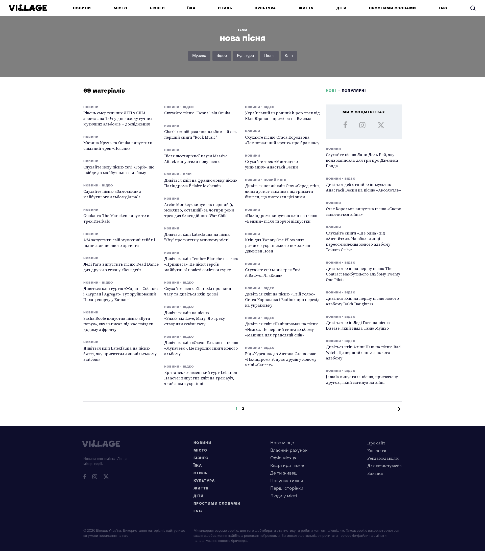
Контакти (376, 450)
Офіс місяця (283, 458)
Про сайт (376, 443)
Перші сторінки (286, 488)
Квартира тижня (287, 465)
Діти (341, 8)
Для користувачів (384, 465)
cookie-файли (356, 535)
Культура (265, 8)
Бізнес (157, 8)
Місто (121, 8)
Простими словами (392, 8)
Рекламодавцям (383, 458)
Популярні (354, 91)
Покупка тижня (286, 480)
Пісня (269, 55)
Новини (82, 8)
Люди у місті (283, 496)
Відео (221, 55)
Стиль (225, 8)
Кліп (289, 55)
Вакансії (375, 473)
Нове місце (282, 442)
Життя (306, 8)
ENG (443, 8)
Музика (199, 55)
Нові (331, 91)
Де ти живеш (284, 473)
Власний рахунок (288, 450)
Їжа (191, 8)
